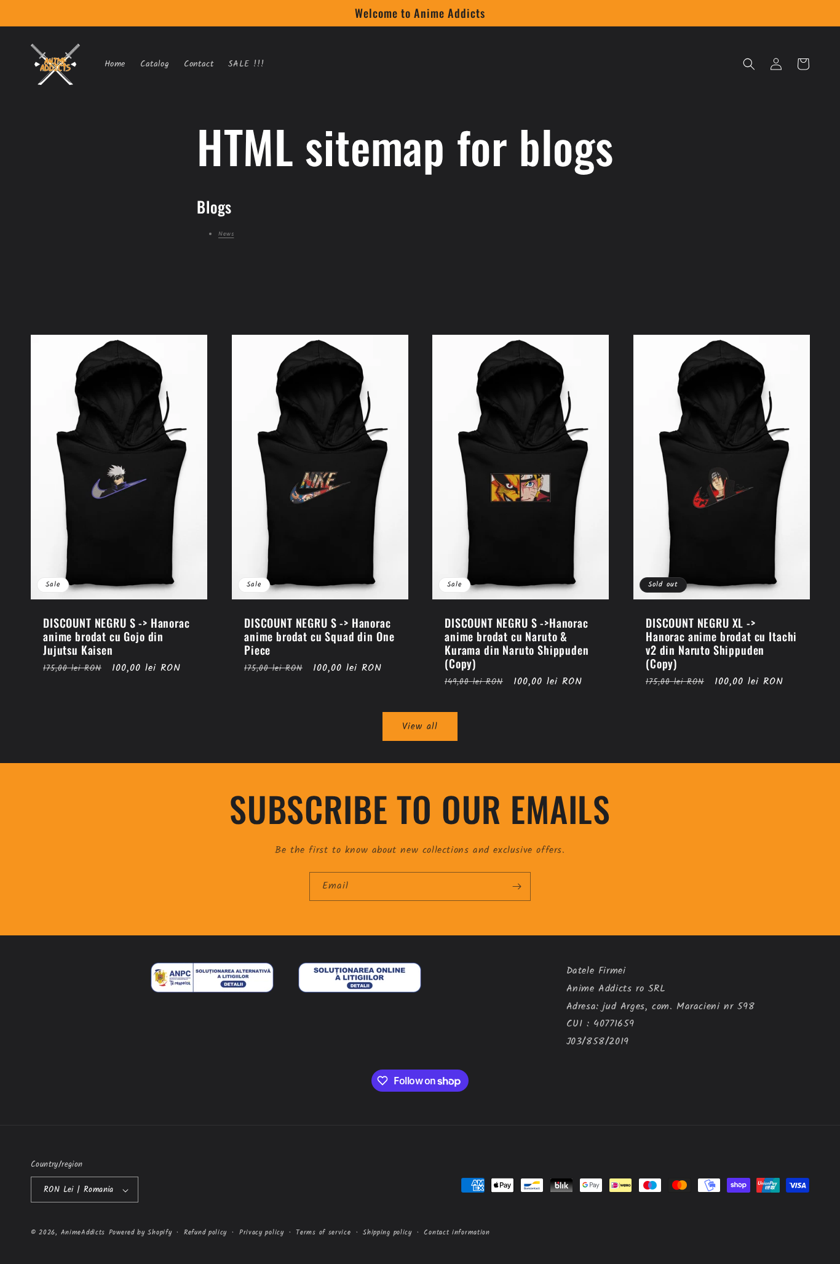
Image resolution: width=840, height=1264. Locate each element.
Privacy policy (261, 1232)
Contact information (456, 1232)
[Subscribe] (516, 886)
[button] (749, 64)
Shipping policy (387, 1232)
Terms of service (323, 1232)
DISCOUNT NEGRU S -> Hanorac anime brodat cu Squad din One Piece (319, 636)
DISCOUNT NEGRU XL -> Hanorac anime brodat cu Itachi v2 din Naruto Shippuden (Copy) (721, 643)
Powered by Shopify (140, 1233)
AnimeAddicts (83, 1233)
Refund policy (205, 1232)
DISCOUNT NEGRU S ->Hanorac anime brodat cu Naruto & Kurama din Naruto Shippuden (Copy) (517, 643)
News (226, 234)
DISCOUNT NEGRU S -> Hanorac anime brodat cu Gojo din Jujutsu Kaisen (116, 636)
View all (420, 726)
